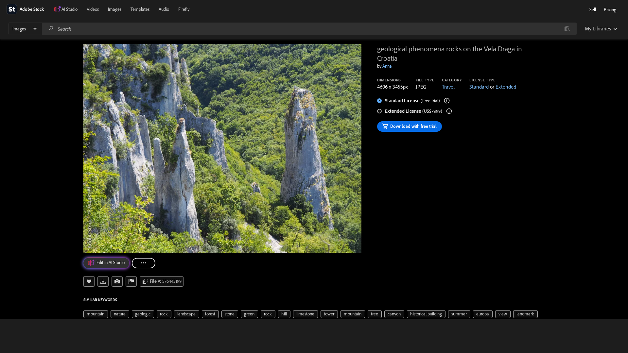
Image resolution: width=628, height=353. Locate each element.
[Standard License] (446, 100)
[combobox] (309, 29)
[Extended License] (449, 111)
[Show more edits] (143, 263)
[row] (95, 314)
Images (114, 9)
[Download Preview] (103, 281)
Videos (93, 9)
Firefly (183, 9)
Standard (479, 86)
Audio (164, 9)
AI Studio (69, 9)
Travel (448, 86)
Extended (506, 86)
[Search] (51, 28)
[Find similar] (567, 28)
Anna (387, 66)
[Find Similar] (117, 281)
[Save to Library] (89, 281)
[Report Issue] (131, 281)
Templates (140, 9)
